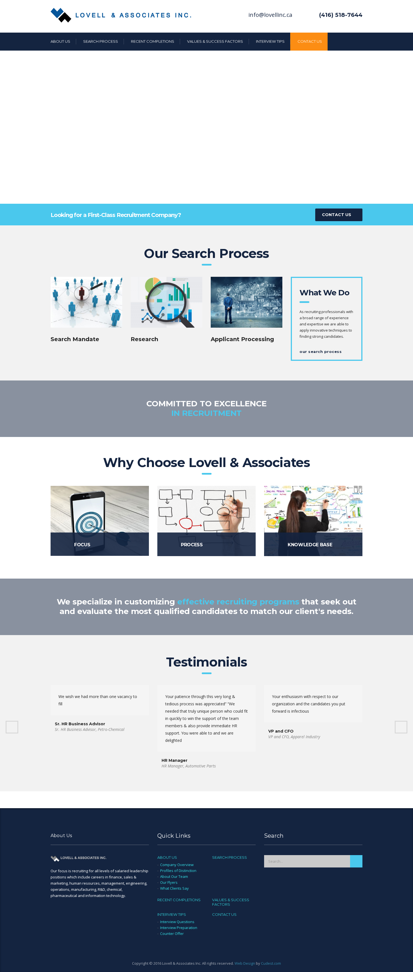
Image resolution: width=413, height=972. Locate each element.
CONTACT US (310, 41)
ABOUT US (60, 41)
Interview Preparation (178, 927)
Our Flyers (169, 882)
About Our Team (174, 876)
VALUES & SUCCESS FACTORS (215, 41)
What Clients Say (174, 888)
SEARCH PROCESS (100, 41)
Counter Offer (172, 933)
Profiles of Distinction (178, 870)
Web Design (245, 963)
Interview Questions (177, 921)
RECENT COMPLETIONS (152, 41)
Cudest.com (271, 963)
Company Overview (177, 864)
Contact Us (336, 214)
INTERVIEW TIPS (270, 41)
